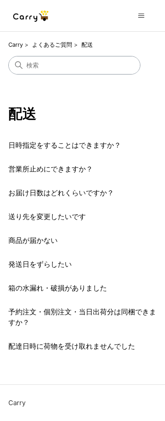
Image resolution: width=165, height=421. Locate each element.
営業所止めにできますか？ (50, 168)
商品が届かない (33, 240)
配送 (87, 44)
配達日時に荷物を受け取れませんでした (71, 346)
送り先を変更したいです (47, 216)
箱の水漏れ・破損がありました (57, 287)
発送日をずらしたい (40, 264)
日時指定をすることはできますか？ (64, 145)
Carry (15, 44)
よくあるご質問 (52, 44)
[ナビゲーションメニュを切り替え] (141, 16)
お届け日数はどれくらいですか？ (61, 192)
